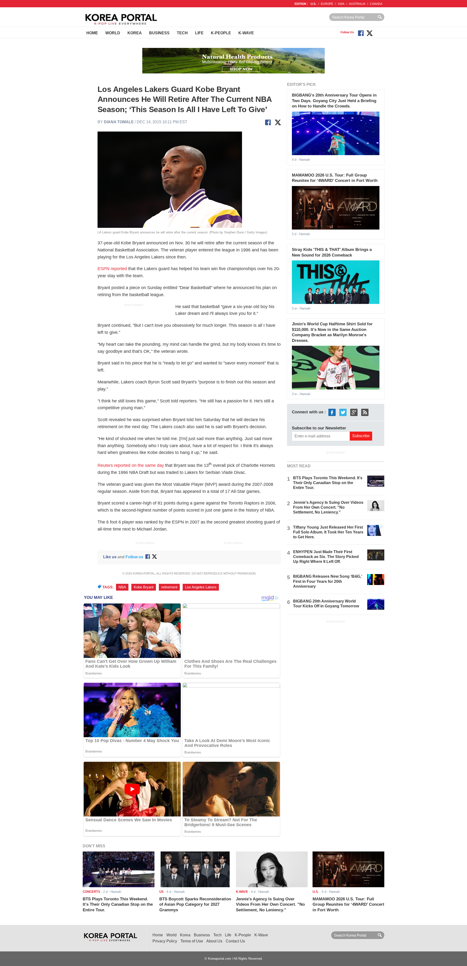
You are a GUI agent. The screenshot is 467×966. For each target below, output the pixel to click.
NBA (122, 587)
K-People (221, 33)
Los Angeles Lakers (200, 587)
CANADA (376, 4)
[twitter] (343, 412)
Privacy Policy (165, 941)
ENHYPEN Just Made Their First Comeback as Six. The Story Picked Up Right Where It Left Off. (326, 557)
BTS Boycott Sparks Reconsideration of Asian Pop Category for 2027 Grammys (195, 904)
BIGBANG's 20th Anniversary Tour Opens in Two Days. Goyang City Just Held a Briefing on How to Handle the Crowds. (334, 100)
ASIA (341, 4)
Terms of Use (191, 941)
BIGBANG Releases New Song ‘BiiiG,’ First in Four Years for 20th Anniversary (327, 581)
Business (159, 33)
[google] (354, 412)
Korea (134, 33)
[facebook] (332, 412)
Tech (182, 33)
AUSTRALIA (357, 4)
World (112, 33)
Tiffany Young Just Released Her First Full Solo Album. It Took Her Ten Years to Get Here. (328, 532)
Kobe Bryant (143, 587)
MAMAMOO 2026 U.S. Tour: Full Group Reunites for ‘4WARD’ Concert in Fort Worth (348, 904)
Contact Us (235, 941)
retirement (169, 587)
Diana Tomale (119, 122)
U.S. (313, 4)
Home (92, 33)
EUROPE (327, 4)
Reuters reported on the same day (131, 465)
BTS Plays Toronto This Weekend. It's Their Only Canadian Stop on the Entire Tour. (327, 483)
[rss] (365, 412)
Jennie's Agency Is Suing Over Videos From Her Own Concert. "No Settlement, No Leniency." (328, 507)
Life (199, 33)
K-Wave (246, 33)
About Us (214, 941)
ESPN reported (113, 268)
